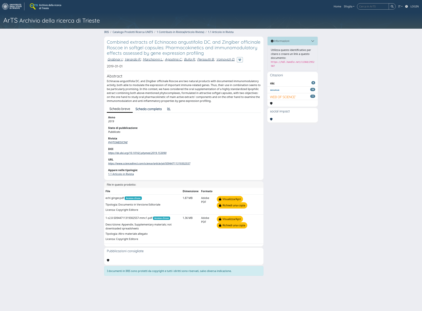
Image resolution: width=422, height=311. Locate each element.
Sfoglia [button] (348, 6)
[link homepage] (13, 6)
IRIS (106, 32)
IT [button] (399, 6)
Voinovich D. (225, 59)
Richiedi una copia (233, 205)
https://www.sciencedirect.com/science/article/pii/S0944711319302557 (149, 163)
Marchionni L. (153, 59)
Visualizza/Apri (231, 199)
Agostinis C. (173, 59)
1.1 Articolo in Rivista (221, 32)
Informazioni (281, 41)
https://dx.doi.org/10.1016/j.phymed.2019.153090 (137, 153)
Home (337, 6)
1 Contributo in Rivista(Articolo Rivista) (180, 32)
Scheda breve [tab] (119, 109)
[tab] (169, 108)
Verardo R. (133, 59)
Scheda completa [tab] (149, 109)
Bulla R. (189, 59)
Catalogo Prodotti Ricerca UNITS (133, 32)
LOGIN (414, 6)
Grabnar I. (115, 59)
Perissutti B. (205, 59)
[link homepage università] (46, 6)
